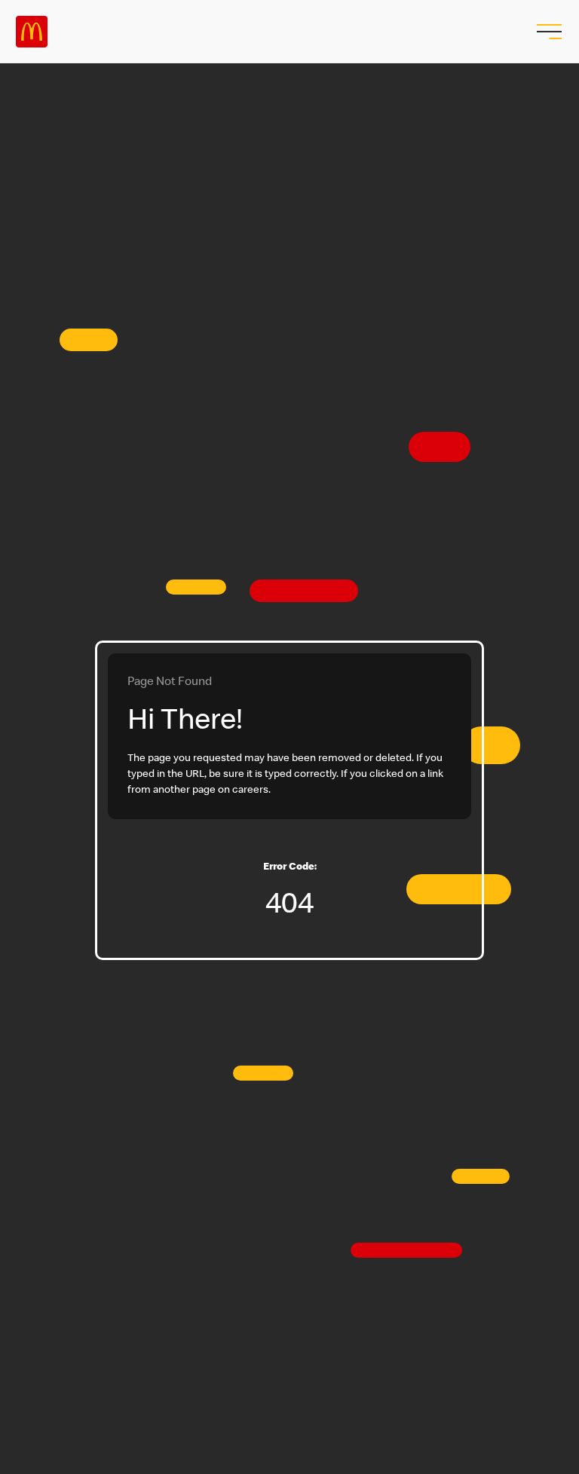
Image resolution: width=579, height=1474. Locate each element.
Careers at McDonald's (31, 31)
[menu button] (547, 31)
